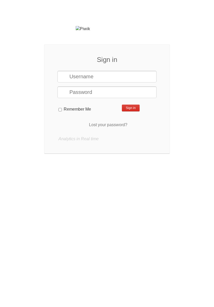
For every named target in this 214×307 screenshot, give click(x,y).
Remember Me (77, 109)
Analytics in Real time (78, 139)
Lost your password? (108, 125)
